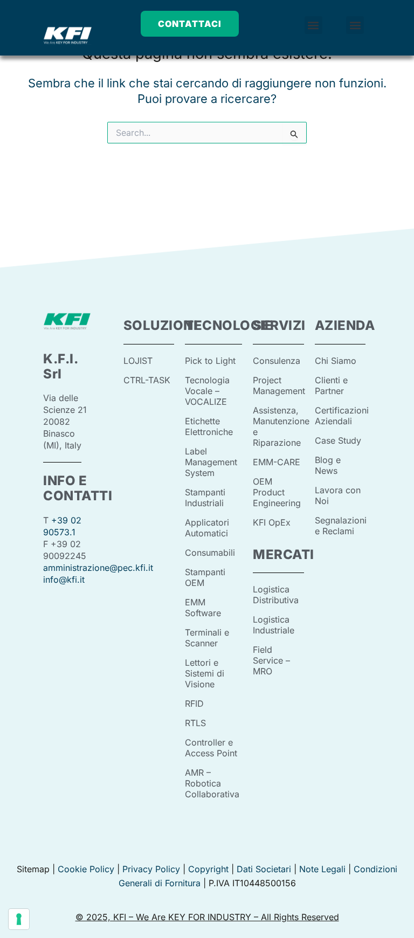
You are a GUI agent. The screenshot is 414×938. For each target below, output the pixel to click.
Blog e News (328, 465)
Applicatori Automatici (207, 528)
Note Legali (322, 869)
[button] (313, 25)
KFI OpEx (272, 522)
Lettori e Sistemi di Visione (204, 673)
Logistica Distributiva (276, 594)
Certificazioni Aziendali (342, 415)
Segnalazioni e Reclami (341, 525)
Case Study (338, 440)
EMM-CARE (276, 462)
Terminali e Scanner (207, 638)
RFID (194, 703)
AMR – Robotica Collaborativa (212, 783)
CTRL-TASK (146, 380)
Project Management (279, 385)
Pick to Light (210, 360)
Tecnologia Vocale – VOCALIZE (207, 391)
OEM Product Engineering (277, 492)
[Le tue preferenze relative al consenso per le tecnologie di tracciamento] (19, 919)
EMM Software (203, 607)
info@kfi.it (64, 579)
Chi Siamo (335, 360)
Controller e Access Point (211, 747)
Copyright (208, 869)
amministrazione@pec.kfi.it (98, 567)
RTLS (195, 723)
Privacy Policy (151, 869)
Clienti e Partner (331, 385)
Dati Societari (264, 869)
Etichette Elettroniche (209, 426)
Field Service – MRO (271, 660)
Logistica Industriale (273, 625)
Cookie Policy (86, 869)
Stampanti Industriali (205, 497)
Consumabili (210, 552)
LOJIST (138, 360)
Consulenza (276, 360)
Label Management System (211, 462)
